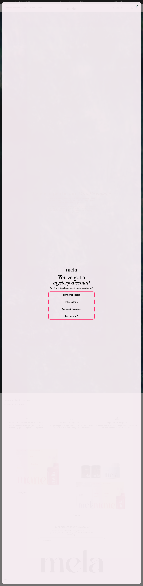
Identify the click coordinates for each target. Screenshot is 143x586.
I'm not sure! (71, 316)
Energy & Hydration (71, 309)
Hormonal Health (71, 295)
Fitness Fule (71, 302)
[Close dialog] (137, 5)
